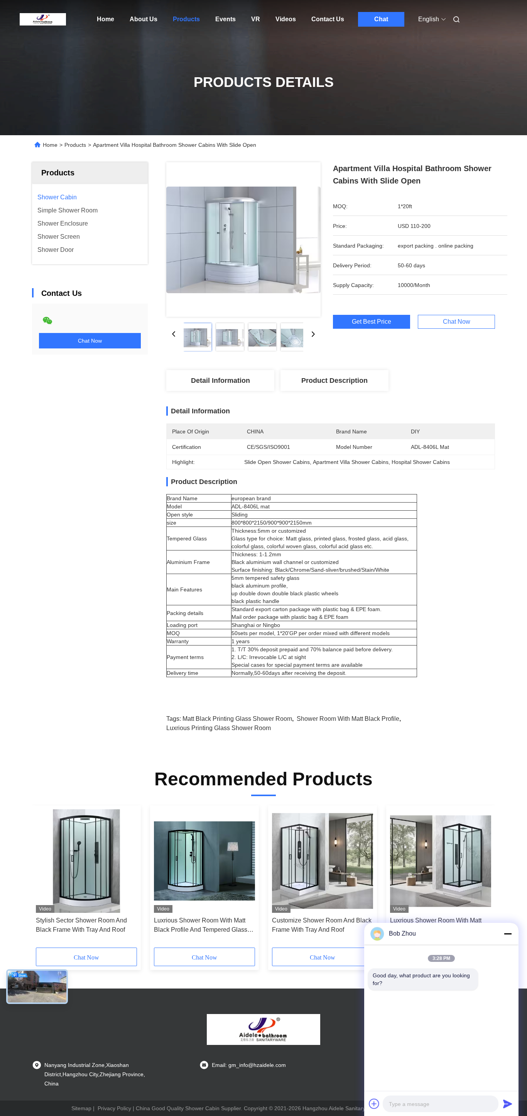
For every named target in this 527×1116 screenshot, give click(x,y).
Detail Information (220, 380)
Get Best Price (371, 322)
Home (105, 19)
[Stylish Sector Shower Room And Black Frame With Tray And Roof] (86, 861)
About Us (143, 19)
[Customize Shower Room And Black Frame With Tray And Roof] (322, 861)
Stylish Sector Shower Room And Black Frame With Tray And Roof (81, 925)
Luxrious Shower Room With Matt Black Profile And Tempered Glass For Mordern (200, 925)
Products (186, 19)
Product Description (334, 380)
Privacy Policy (114, 1108)
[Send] (508, 1103)
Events (225, 19)
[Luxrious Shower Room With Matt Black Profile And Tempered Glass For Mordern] (204, 861)
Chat (381, 19)
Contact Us (327, 19)
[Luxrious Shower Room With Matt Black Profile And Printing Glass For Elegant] (440, 861)
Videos (285, 19)
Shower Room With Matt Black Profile (348, 718)
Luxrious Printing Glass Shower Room (218, 728)
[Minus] (507, 933)
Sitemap (81, 1108)
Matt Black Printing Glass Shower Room (237, 718)
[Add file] (374, 1103)
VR (255, 19)
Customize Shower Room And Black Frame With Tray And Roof (322, 925)
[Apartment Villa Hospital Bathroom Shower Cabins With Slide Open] (243, 239)
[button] (46, 879)
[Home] (43, 19)
